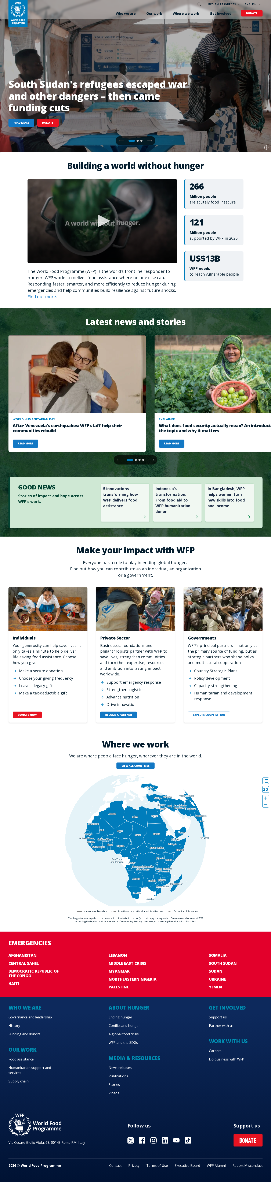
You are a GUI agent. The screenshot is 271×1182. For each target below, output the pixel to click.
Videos (114, 1093)
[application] (102, 221)
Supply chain (18, 1081)
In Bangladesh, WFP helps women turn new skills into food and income (226, 497)
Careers (215, 1050)
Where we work (186, 13)
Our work (154, 13)
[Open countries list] (266, 781)
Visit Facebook (142, 1140)
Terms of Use (157, 1165)
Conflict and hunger (124, 1025)
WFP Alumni (216, 1165)
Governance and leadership (30, 1017)
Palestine (119, 986)
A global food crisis (124, 1034)
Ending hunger (120, 1017)
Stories (114, 1084)
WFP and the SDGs (123, 1042)
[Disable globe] (266, 789)
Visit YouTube (176, 1140)
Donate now (27, 715)
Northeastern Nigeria (132, 979)
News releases (120, 1067)
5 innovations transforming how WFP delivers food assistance (120, 497)
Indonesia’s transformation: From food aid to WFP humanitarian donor (172, 500)
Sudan (216, 971)
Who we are (126, 13)
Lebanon (118, 955)
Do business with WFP (226, 1059)
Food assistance (21, 1059)
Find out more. (42, 296)
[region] (135, 840)
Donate (251, 13)
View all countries (136, 766)
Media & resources (222, 4)
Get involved (220, 13)
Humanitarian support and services (29, 1070)
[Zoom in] (266, 798)
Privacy (134, 1165)
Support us (218, 1017)
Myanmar (119, 971)
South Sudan (223, 963)
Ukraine (217, 979)
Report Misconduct (247, 1165)
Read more (21, 122)
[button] (149, 140)
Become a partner (118, 715)
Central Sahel (23, 963)
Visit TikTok (188, 1140)
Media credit (266, 147)
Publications (118, 1076)
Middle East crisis (127, 963)
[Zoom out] (266, 804)
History (14, 1025)
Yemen (215, 986)
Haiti (13, 983)
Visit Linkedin (165, 1140)
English (251, 4)
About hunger (129, 1007)
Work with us (228, 1041)
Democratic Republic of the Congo (33, 973)
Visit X (130, 1140)
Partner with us (221, 1025)
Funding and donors (24, 1034)
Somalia (218, 955)
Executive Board (187, 1165)
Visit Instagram (153, 1140)
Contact (115, 1165)
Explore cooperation (209, 715)
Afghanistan (22, 955)
